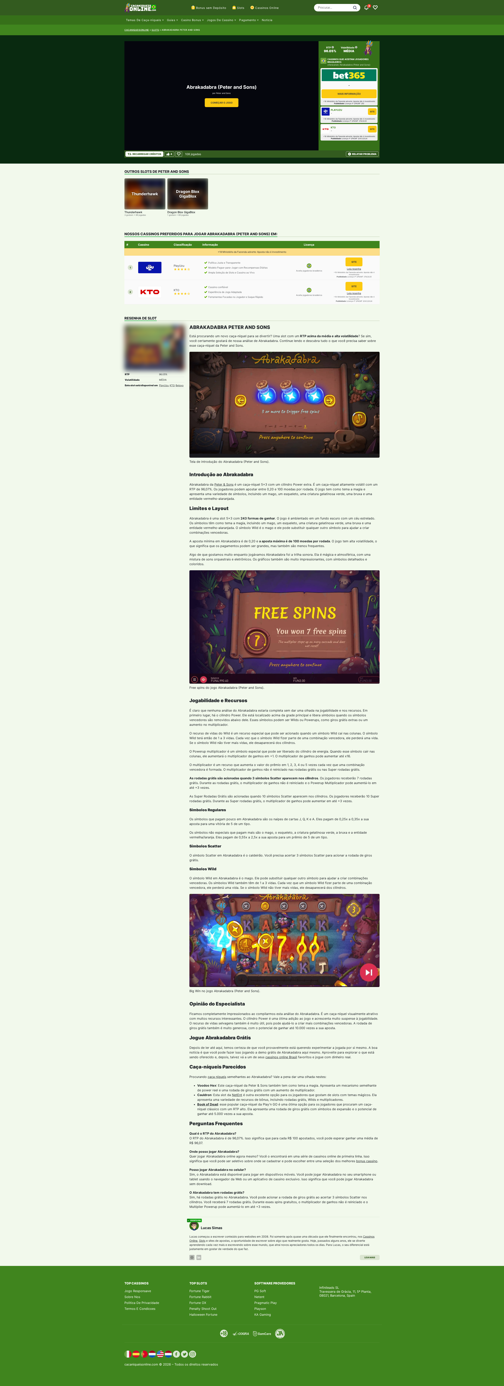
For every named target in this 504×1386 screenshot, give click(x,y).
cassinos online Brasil (281, 1057)
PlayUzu (164, 385)
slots (155, 30)
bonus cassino (366, 1161)
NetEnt (237, 1095)
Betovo (179, 385)
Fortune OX (197, 1303)
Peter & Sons (223, 484)
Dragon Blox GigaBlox (181, 212)
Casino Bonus (191, 20)
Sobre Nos (132, 1297)
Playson (260, 1309)
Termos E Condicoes (139, 1309)
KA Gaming (262, 1315)
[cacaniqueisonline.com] (140, 7)
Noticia (267, 20)
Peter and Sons (223, 93)
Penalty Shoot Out (203, 1309)
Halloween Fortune (203, 1315)
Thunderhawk (133, 212)
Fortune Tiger (199, 1291)
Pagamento (247, 20)
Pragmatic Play (265, 1303)
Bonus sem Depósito (211, 7)
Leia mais (369, 1257)
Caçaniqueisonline (136, 30)
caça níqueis (217, 1077)
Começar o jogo (222, 102)
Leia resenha (354, 268)
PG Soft (260, 1291)
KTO (172, 385)
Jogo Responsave (137, 1291)
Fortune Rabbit (200, 1297)
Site (372, 111)
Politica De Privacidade (141, 1303)
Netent (259, 1297)
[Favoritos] (375, 7)
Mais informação (349, 93)
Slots (241, 7)
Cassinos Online (267, 7)
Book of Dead (207, 1104)
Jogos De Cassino (220, 20)
